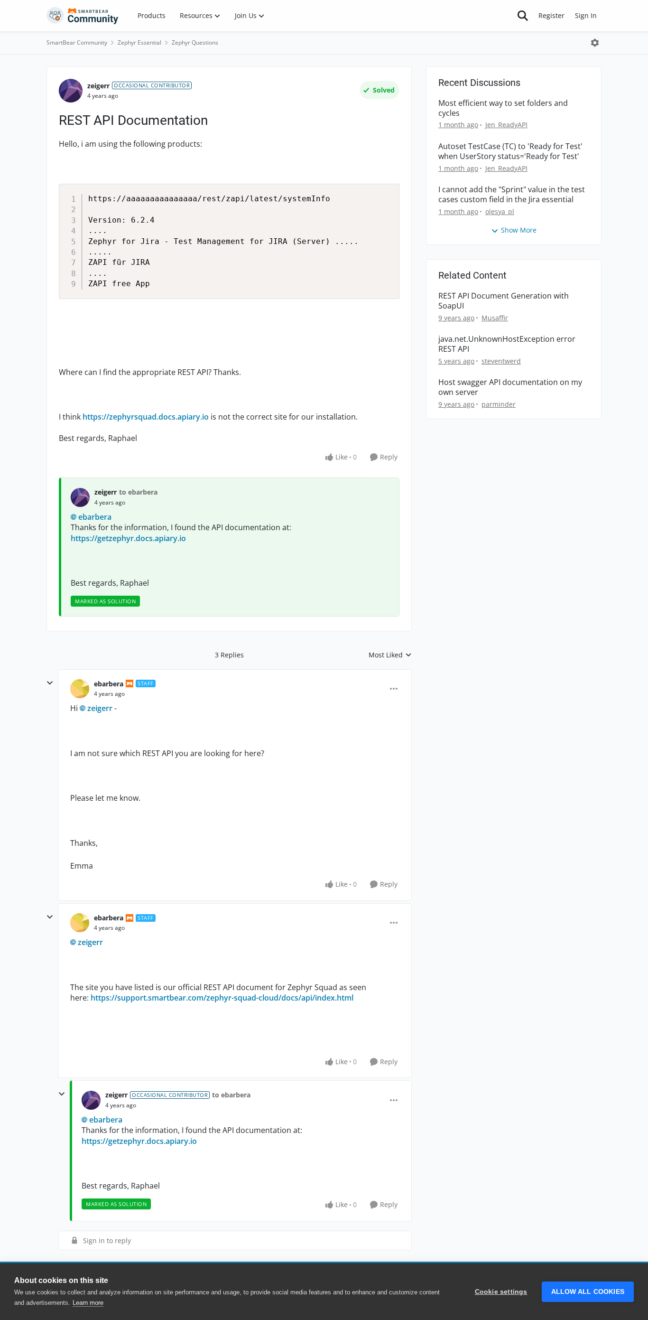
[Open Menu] (595, 42)
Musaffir (494, 317)
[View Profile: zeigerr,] (80, 497)
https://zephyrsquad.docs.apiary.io (146, 417)
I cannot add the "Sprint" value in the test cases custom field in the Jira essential (511, 195)
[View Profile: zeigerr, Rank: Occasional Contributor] (71, 91)
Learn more (88, 1302)
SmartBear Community (76, 42)
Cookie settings (501, 1291)
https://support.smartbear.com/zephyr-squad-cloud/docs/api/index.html (222, 997)
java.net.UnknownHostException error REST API (506, 344)
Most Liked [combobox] (390, 655)
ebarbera (94, 517)
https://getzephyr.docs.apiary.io (128, 538)
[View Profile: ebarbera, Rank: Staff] (79, 688)
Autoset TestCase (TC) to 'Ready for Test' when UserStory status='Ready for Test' (510, 151)
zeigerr (98, 85)
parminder (498, 404)
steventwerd (501, 360)
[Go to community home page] (82, 15)
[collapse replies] (50, 683)
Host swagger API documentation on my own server (510, 387)
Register (551, 15)
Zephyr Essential (139, 42)
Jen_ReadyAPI (506, 124)
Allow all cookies (587, 1291)
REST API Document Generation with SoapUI (503, 301)
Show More (519, 229)
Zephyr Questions (195, 42)
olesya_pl (499, 211)
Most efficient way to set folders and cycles (503, 108)
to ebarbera (138, 491)
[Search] (522, 15)
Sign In (586, 15)
